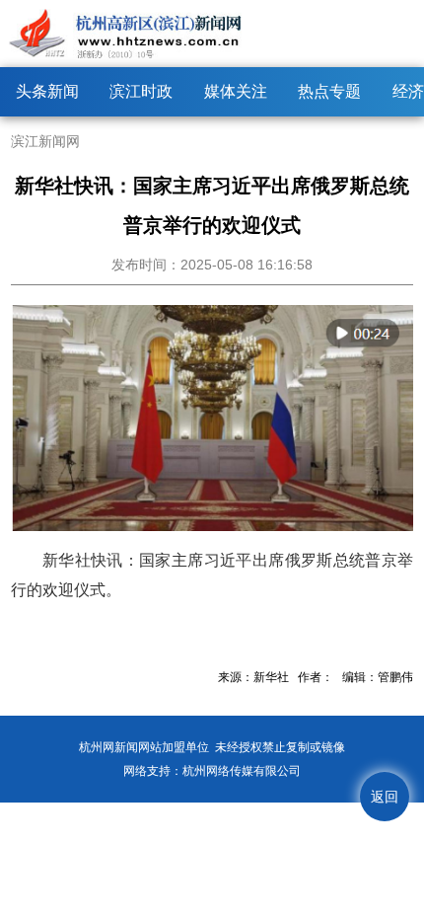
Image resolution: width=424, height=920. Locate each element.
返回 (384, 797)
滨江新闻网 (45, 141)
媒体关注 (235, 91)
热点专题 (329, 91)
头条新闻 (47, 91)
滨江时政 (141, 91)
